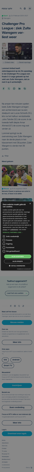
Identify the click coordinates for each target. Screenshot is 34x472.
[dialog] (17, 236)
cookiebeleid (14, 229)
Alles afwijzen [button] (18, 261)
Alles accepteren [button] (18, 256)
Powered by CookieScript (24, 269)
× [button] (30, 203)
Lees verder (22, 229)
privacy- (5, 229)
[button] (17, 232)
